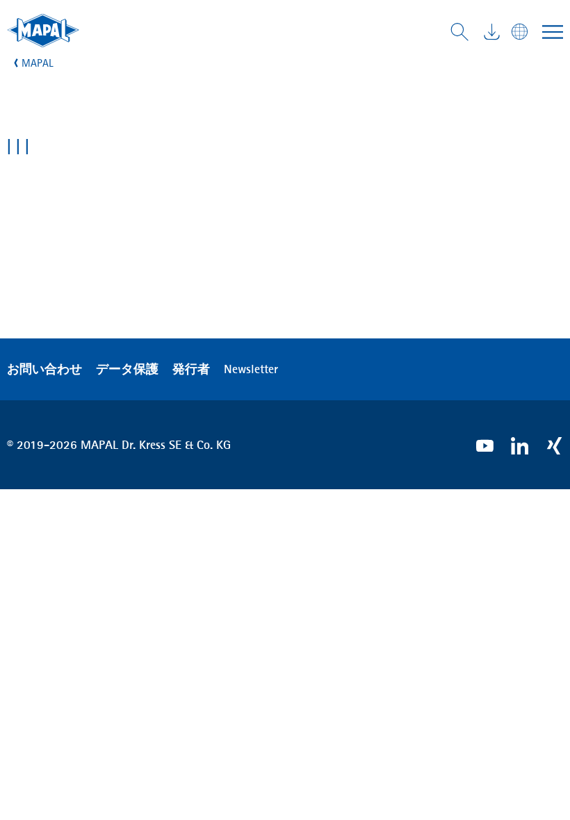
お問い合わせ (44, 369)
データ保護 (127, 369)
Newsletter (251, 369)
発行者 (191, 369)
